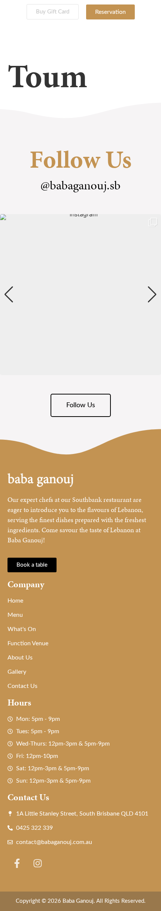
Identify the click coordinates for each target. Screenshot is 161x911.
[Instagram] (37, 863)
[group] (80, 294)
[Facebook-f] (16, 863)
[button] (80, 369)
